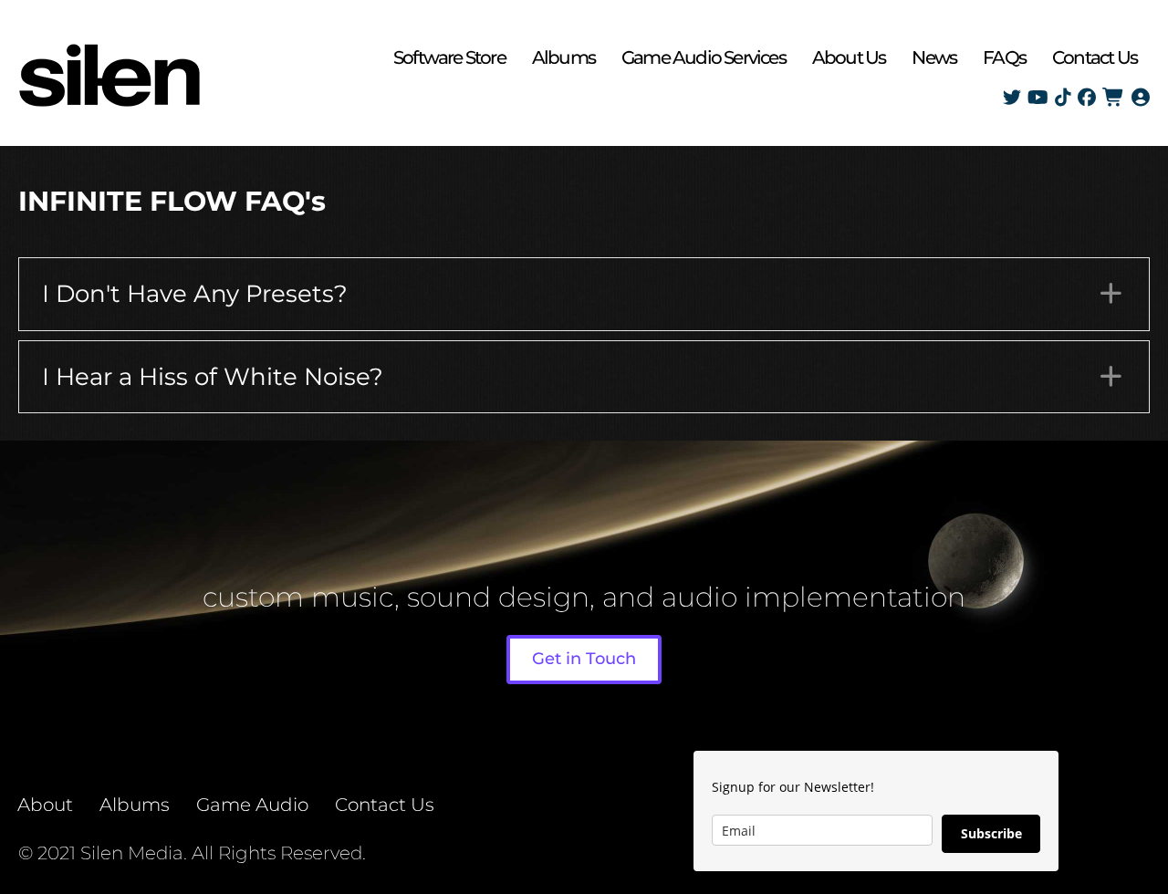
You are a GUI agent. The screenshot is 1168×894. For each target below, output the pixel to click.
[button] (584, 294)
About (45, 805)
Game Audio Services (703, 57)
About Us (849, 57)
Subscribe (991, 833)
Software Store (449, 57)
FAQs (1004, 57)
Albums (563, 57)
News (934, 57)
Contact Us (1094, 57)
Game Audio (252, 805)
